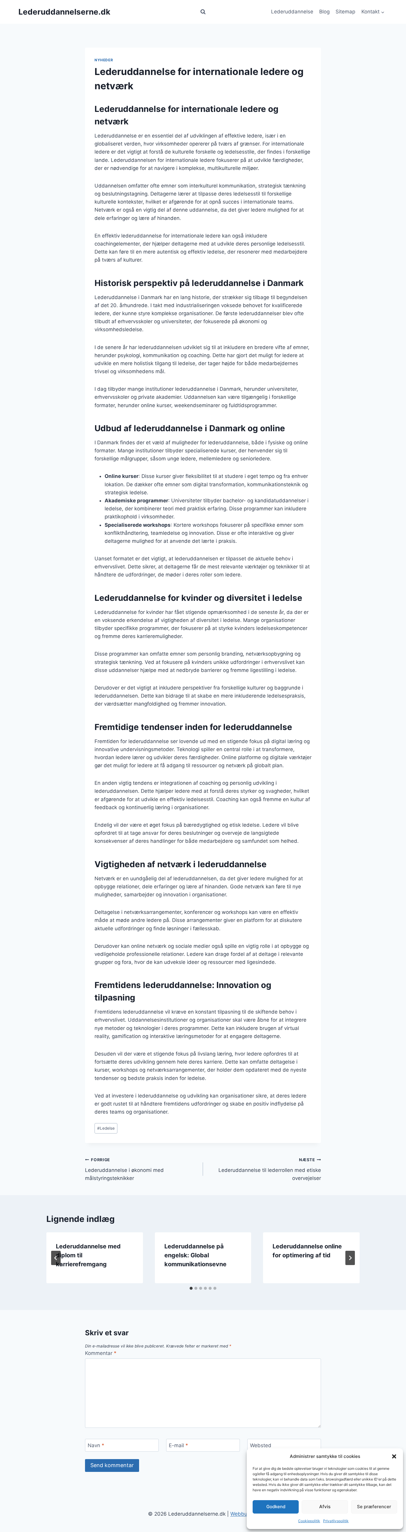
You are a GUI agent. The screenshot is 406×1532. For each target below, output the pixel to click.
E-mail (178, 1445)
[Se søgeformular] (203, 12)
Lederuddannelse (292, 12)
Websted (260, 1445)
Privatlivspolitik (336, 1521)
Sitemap (345, 12)
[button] (394, 1456)
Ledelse (106, 1128)
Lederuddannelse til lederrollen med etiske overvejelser (269, 1169)
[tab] (191, 1288)
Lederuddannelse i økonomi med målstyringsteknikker (124, 1169)
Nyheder (104, 60)
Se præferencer (374, 1506)
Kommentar (101, 1353)
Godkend (275, 1506)
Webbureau (244, 1514)
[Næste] (350, 1258)
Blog (324, 12)
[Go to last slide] (56, 1258)
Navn (96, 1445)
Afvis (325, 1506)
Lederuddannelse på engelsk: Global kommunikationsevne (195, 1255)
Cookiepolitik (309, 1521)
